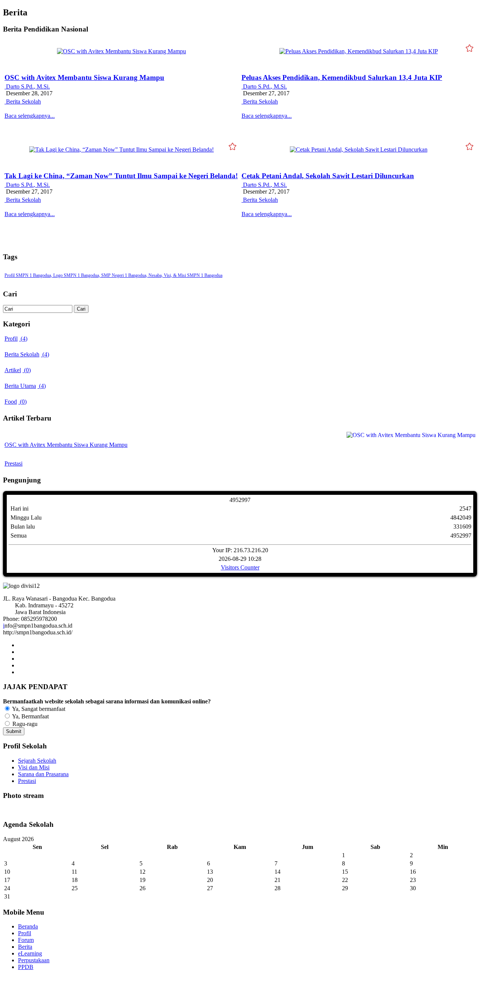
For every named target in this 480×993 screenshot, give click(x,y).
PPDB (25, 967)
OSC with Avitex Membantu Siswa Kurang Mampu (84, 77)
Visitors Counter (240, 567)
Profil (24, 933)
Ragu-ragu (24, 724)
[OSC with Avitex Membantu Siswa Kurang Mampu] (121, 51)
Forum (26, 940)
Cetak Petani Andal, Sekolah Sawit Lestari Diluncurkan (328, 176)
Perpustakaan (34, 960)
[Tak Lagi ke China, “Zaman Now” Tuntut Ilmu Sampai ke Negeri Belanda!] (121, 149)
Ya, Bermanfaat (30, 716)
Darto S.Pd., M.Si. (27, 86)
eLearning (30, 953)
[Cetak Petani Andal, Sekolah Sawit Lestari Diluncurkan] (359, 149)
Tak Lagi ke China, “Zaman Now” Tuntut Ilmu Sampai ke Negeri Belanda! (121, 176)
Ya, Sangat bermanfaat (38, 709)
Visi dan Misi (34, 767)
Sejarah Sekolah (37, 760)
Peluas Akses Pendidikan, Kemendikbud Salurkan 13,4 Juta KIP (342, 77)
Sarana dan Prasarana (43, 774)
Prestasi (13, 463)
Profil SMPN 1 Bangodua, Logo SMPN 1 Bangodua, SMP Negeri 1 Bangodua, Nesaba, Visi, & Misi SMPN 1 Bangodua (113, 275)
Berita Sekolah (22, 101)
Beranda (28, 926)
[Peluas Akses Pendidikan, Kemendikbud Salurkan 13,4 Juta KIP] (358, 51)
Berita (25, 946)
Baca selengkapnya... (29, 116)
